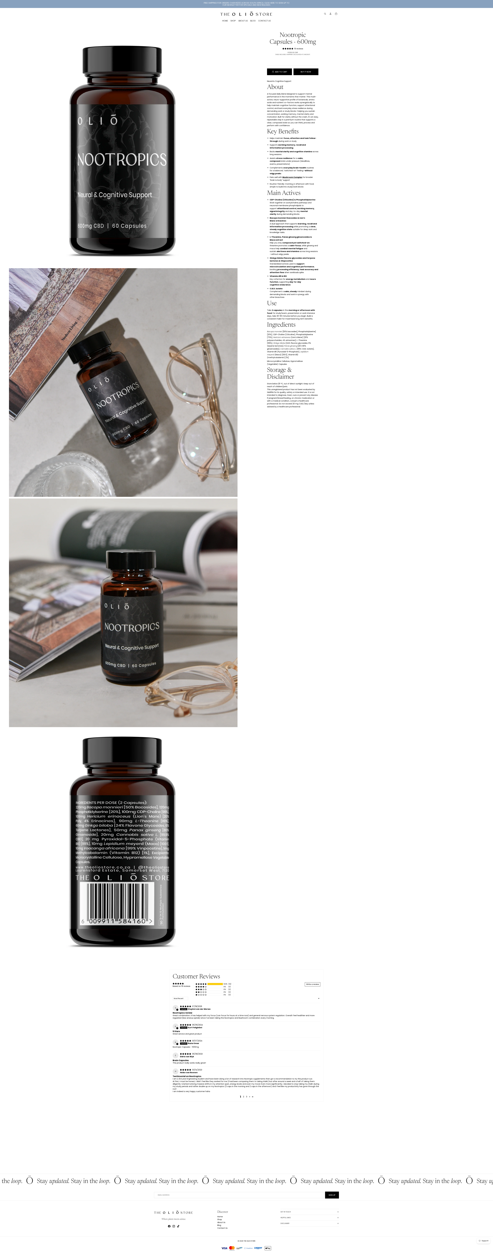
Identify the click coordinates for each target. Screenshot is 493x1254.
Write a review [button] (312, 984)
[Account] (330, 14)
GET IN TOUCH (286, 1212)
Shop (219, 1219)
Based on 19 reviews (181, 986)
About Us (221, 1222)
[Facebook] (169, 1226)
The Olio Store (249, 1241)
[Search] (325, 14)
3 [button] (246, 1096)
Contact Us (222, 1228)
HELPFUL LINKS (286, 1217)
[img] (186, 1006)
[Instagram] (173, 1226)
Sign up (332, 1195)
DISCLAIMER (285, 1223)
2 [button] (243, 1096)
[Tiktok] (178, 1226)
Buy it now (306, 72)
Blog (219, 1225)
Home (220, 1216)
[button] (201, 984)
